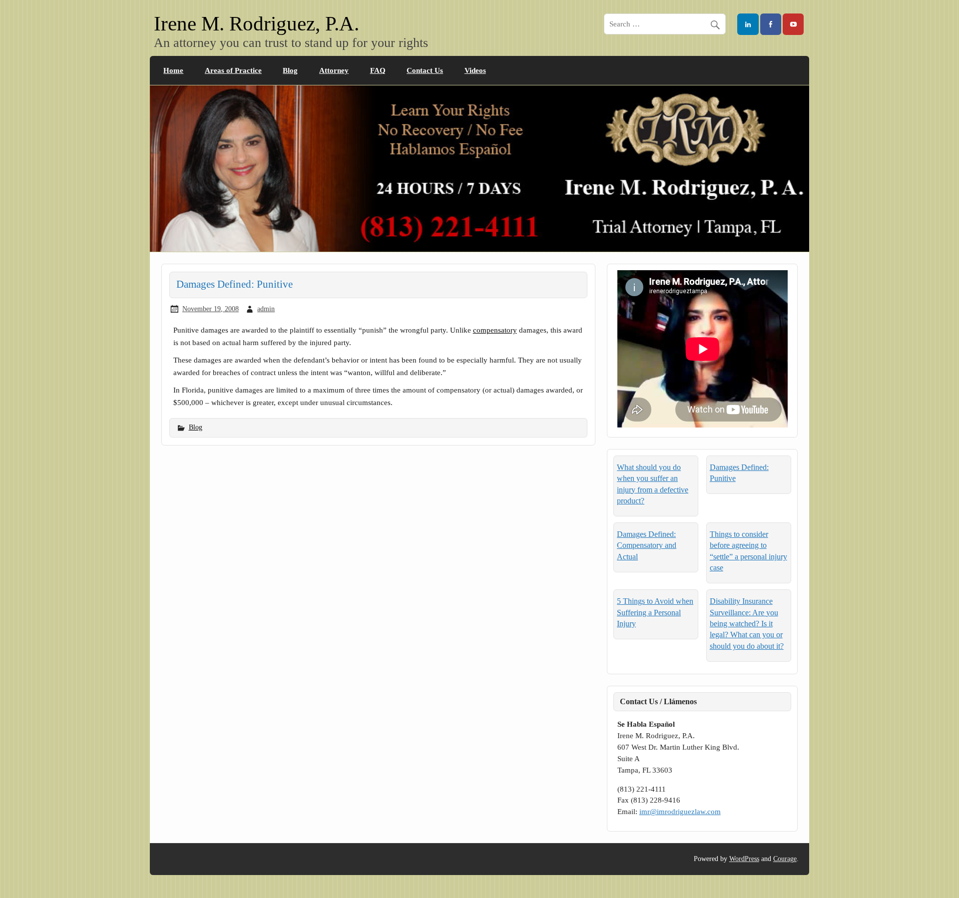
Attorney (334, 70)
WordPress (744, 859)
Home (173, 70)
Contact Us (425, 70)
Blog (290, 70)
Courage (785, 859)
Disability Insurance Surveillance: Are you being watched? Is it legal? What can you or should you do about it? (747, 623)
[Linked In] (747, 24)
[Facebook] (770, 24)
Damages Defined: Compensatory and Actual (646, 545)
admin (266, 309)
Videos (475, 70)
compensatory (495, 330)
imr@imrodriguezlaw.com (680, 811)
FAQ (378, 70)
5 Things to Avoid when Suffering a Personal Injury (655, 612)
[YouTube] (793, 24)
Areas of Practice (233, 70)
